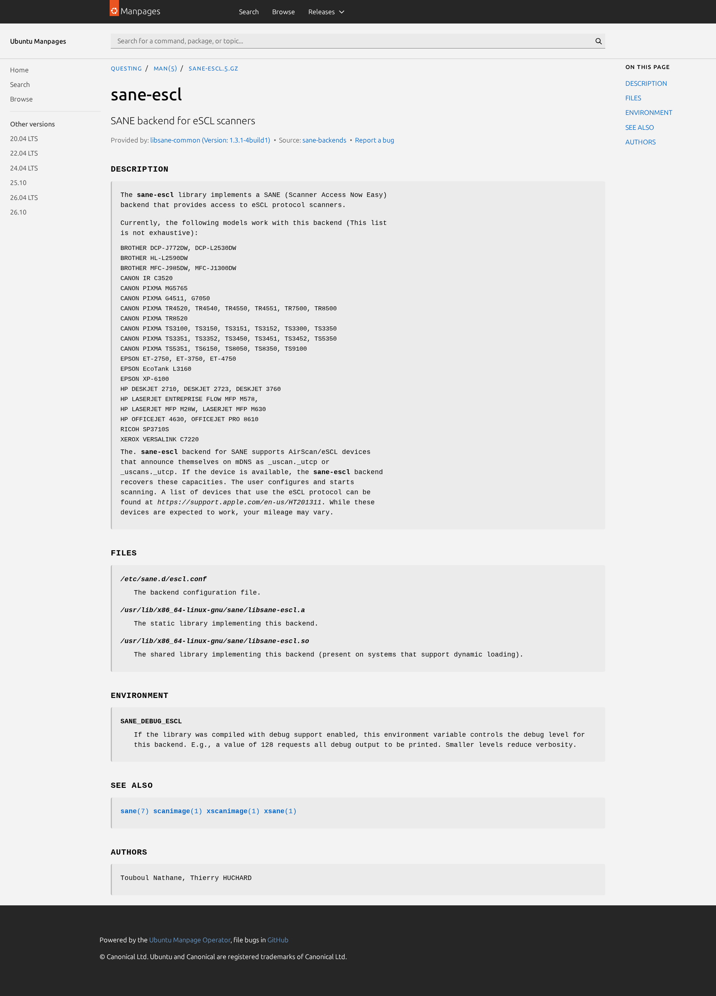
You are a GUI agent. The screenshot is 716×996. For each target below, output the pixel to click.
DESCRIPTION (646, 83)
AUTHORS (640, 141)
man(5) (166, 68)
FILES (633, 97)
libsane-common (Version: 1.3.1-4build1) (210, 140)
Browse (283, 11)
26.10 (18, 211)
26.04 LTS (24, 197)
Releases (321, 11)
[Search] (598, 41)
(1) (177, 811)
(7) (134, 811)
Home (19, 69)
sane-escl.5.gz (213, 68)
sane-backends (324, 140)
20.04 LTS (24, 138)
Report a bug (374, 140)
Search (249, 11)
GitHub (278, 939)
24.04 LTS (24, 167)
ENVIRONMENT (648, 112)
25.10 (18, 182)
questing (126, 68)
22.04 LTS (24, 153)
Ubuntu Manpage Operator (189, 939)
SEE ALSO (639, 127)
